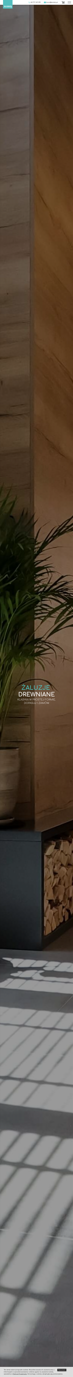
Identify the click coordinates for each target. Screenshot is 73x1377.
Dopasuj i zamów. (36, 703)
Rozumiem (61, 1370)
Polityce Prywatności (20, 1374)
